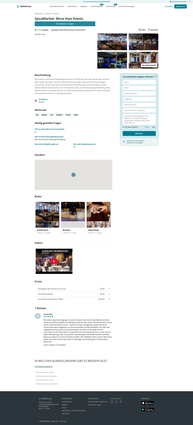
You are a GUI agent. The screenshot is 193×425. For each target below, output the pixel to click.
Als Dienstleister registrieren (98, 402)
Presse (64, 408)
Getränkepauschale (71, 294)
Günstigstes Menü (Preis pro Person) (71, 289)
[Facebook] (111, 402)
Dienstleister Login (94, 405)
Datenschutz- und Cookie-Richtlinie (73, 410)
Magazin (64, 405)
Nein (153, 127)
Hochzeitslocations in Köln (44, 380)
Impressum (65, 414)
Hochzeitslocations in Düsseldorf (47, 384)
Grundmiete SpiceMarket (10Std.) (71, 299)
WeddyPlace (39, 14)
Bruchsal (56, 14)
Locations (48, 14)
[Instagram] (116, 402)
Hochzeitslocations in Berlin (45, 372)
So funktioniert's (67, 402)
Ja (148, 127)
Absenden (139, 133)
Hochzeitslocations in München (46, 376)
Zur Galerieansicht (149, 65)
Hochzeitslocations (43, 366)
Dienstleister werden (179, 2)
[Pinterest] (120, 402)
